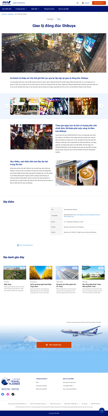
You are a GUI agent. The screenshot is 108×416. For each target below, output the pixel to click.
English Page (15, 389)
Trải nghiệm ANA (67, 385)
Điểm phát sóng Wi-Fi (41, 389)
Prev (6, 105)
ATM (37, 382)
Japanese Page (5, 389)
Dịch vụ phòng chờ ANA (69, 389)
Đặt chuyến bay (55, 345)
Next (101, 105)
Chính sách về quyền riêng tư (37, 403)
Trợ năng (83, 403)
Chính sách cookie (54, 403)
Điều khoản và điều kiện (70, 403)
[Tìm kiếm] (77, 3)
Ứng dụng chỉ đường (41, 385)
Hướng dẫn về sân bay (69, 382)
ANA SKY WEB (95, 403)
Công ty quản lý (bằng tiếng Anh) (16, 403)
